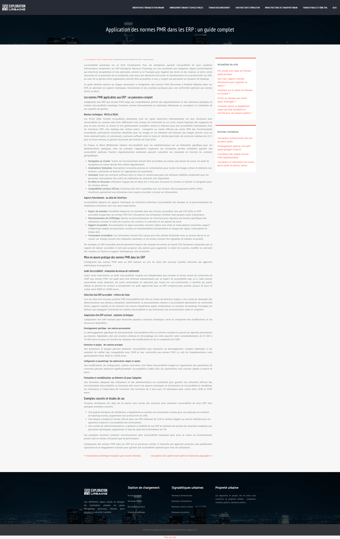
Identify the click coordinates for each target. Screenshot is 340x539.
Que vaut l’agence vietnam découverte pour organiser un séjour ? (232, 82)
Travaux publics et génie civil (315, 7)
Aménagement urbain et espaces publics (186, 7)
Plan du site (170, 537)
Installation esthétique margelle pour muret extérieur (113, 455)
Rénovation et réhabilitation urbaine (148, 7)
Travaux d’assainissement (219, 7)
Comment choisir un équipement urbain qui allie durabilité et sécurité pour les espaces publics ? (234, 109)
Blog (335, 7)
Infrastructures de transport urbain (281, 7)
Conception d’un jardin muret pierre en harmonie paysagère (180, 455)
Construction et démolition (247, 7)
